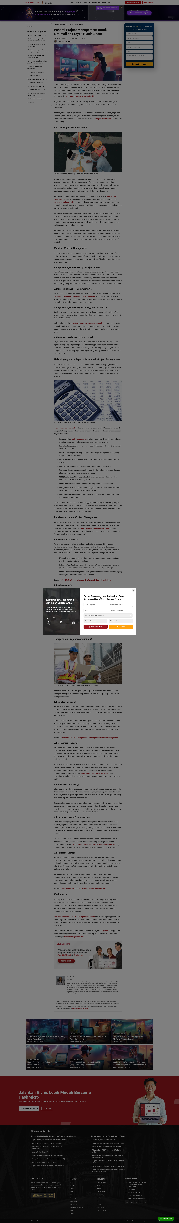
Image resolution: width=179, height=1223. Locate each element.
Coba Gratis (121, 627)
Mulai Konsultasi (96, 627)
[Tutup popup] (133, 590)
